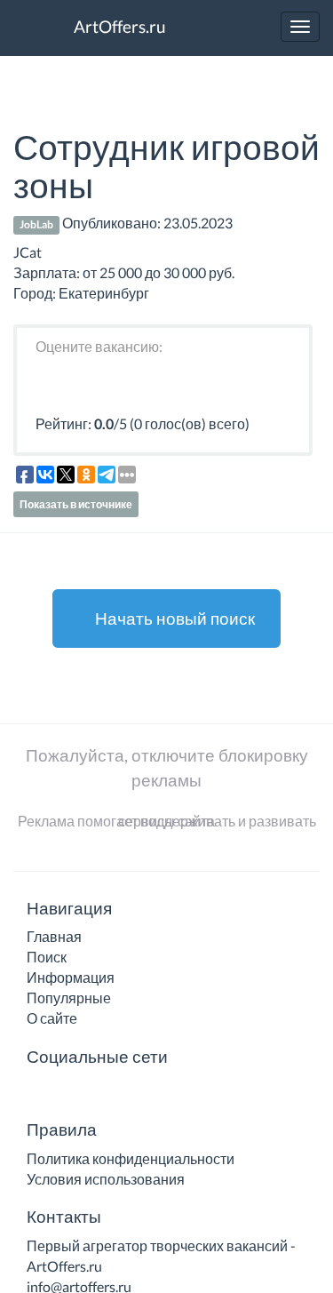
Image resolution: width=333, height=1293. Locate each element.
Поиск (47, 956)
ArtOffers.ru (118, 26)
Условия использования (106, 1178)
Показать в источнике (76, 504)
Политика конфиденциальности (130, 1158)
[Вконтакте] (38, 1091)
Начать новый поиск (173, 618)
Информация (71, 977)
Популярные (69, 997)
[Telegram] (63, 1091)
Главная (54, 936)
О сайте (52, 1018)
